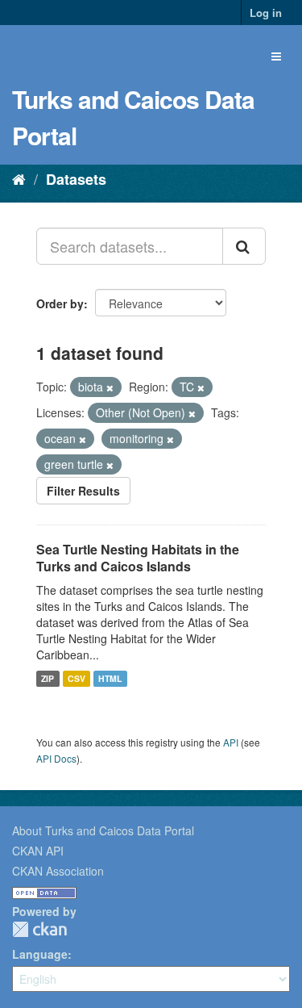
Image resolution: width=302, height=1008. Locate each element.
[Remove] (110, 387)
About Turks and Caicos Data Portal (103, 830)
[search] (244, 246)
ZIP (47, 678)
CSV (76, 678)
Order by (60, 303)
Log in (266, 12)
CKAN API (38, 851)
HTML (110, 678)
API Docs (56, 758)
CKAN (39, 929)
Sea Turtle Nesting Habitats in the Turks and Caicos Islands (137, 557)
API (230, 742)
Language (40, 954)
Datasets (76, 179)
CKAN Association (58, 871)
